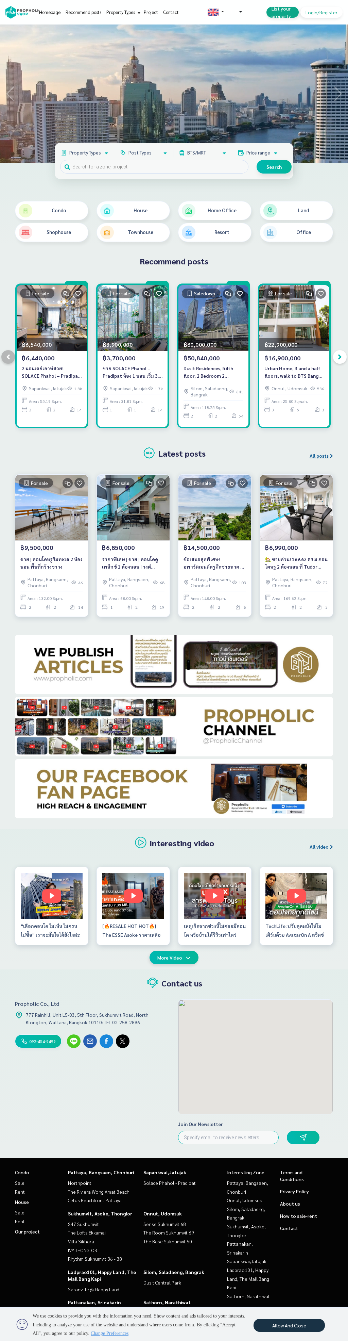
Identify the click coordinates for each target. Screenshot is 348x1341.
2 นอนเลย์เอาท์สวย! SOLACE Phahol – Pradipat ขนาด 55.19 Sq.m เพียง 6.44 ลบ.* (51, 372)
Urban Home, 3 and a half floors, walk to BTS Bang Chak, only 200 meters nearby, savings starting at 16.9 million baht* (293, 372)
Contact (171, 12)
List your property (281, 12)
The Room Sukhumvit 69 (168, 1232)
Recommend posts (83, 12)
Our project (27, 1231)
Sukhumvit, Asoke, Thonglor (100, 1213)
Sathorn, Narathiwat (167, 1302)
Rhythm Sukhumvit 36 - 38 (95, 1259)
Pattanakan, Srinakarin (94, 1302)
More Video (169, 957)
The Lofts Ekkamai (87, 1232)
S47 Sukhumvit (83, 1224)
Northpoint (79, 1183)
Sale (19, 1183)
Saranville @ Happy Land (93, 1289)
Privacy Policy (294, 1191)
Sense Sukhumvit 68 (164, 1224)
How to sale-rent (298, 1216)
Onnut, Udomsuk (162, 1213)
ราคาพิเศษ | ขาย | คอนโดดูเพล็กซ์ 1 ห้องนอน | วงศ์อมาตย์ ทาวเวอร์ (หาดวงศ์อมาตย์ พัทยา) (130, 563)
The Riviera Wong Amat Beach (98, 1192)
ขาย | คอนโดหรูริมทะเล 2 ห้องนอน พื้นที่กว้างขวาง (51, 563)
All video (319, 847)
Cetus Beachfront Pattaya (95, 1200)
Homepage (49, 12)
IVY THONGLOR (82, 1250)
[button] (338, 93)
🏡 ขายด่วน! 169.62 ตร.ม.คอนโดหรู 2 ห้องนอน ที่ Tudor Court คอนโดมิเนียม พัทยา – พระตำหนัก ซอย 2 (296, 563)
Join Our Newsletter (200, 1124)
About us (290, 1203)
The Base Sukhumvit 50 (167, 1241)
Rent (20, 1192)
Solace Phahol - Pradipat (169, 1183)
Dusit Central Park (162, 1282)
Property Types (121, 12)
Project (151, 12)
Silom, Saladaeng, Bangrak (173, 1272)
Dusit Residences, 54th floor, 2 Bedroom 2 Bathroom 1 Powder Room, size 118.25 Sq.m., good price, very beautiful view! (213, 372)
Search (274, 167)
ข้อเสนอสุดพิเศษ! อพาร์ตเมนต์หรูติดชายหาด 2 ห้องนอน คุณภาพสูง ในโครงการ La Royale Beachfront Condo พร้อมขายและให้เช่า (213, 563)
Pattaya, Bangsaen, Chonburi (101, 1172)
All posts (319, 456)
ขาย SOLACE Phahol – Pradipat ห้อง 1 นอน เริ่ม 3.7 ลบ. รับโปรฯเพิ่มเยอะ (132, 372)
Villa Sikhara (81, 1241)
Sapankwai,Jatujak (164, 1172)
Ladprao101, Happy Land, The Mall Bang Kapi (248, 1278)
